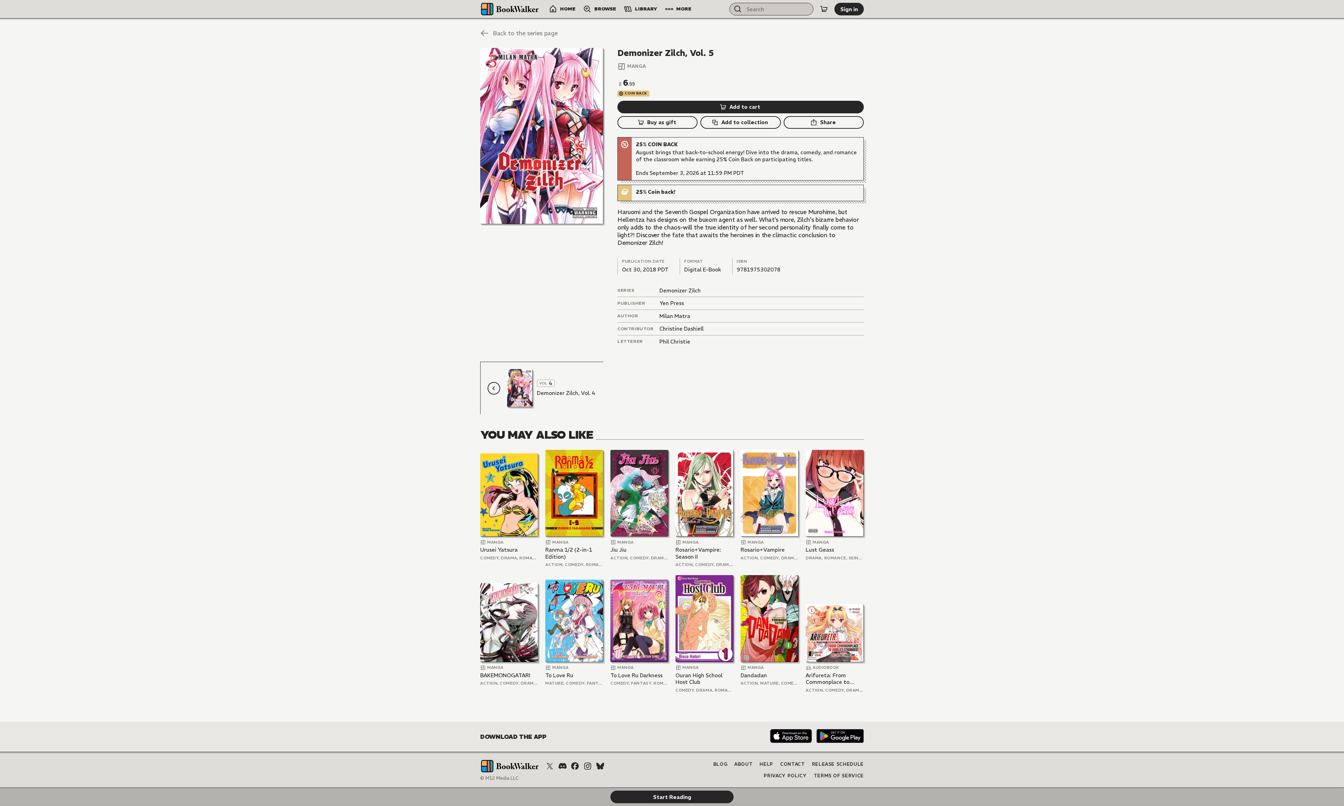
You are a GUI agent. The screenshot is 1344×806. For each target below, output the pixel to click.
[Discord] (562, 766)
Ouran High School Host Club (699, 679)
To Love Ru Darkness (636, 675)
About (743, 764)
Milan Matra (674, 316)
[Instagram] (587, 766)
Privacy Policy (785, 775)
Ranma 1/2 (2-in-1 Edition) (568, 553)
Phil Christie (674, 341)
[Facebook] (575, 766)
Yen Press (671, 303)
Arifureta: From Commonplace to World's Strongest (829, 679)
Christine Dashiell (681, 328)
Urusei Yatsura (499, 549)
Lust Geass (820, 549)
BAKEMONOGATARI (505, 675)
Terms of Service (839, 775)
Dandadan (754, 675)
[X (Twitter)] (550, 766)
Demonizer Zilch (680, 290)
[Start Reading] (541, 136)
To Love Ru (559, 675)
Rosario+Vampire (763, 549)
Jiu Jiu (618, 549)
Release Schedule (838, 764)
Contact (792, 764)
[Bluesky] (600, 766)
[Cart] (824, 9)
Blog (720, 764)
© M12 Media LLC (499, 778)
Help (766, 764)
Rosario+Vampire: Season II (698, 553)
